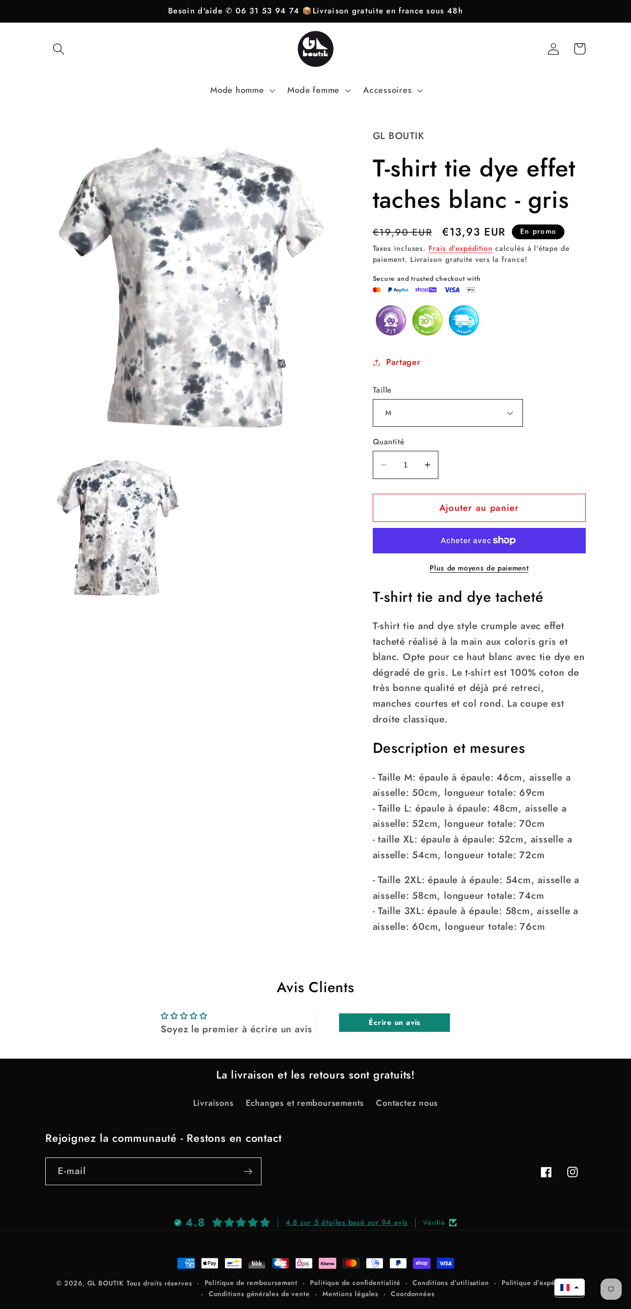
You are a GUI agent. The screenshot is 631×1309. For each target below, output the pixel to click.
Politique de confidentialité (355, 1282)
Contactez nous (407, 1103)
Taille (382, 390)
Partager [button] (403, 362)
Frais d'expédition (460, 248)
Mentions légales (350, 1293)
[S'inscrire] (248, 1171)
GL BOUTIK (105, 1283)
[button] (58, 49)
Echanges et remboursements (305, 1103)
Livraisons (213, 1103)
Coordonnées (413, 1293)
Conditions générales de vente (259, 1293)
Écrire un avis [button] (394, 1022)
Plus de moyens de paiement (479, 568)
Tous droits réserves (159, 1283)
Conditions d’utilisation (451, 1282)
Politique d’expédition (538, 1282)
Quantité (389, 441)
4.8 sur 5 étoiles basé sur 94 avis (346, 1222)
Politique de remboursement (251, 1282)
